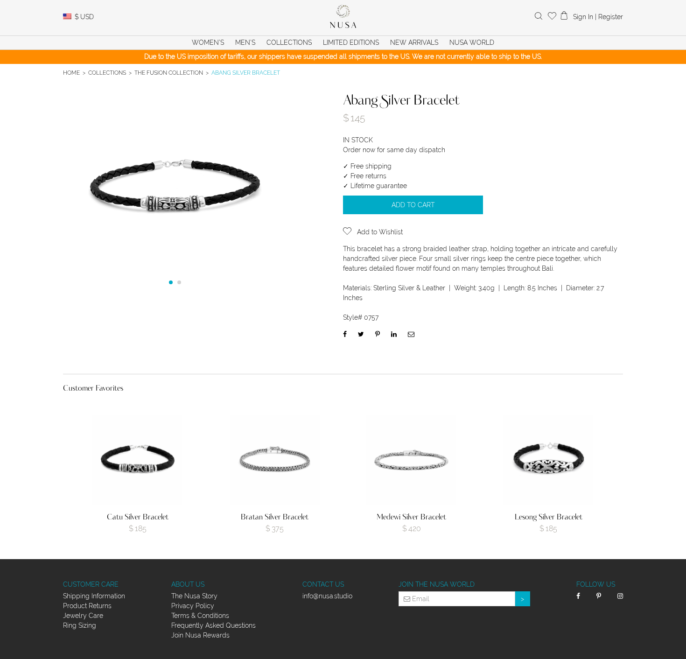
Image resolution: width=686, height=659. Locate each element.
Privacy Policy (192, 606)
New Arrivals (414, 42)
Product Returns (87, 606)
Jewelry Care (83, 615)
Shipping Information (94, 596)
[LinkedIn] (394, 334)
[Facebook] (345, 334)
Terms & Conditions (200, 615)
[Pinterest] (377, 334)
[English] (67, 17)
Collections (107, 72)
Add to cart (413, 205)
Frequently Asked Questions (213, 625)
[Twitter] (361, 334)
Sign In (583, 17)
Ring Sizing (79, 625)
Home (71, 72)
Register (610, 17)
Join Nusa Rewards (200, 635)
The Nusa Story (194, 596)
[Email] (411, 334)
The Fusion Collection (168, 72)
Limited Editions (351, 42)
